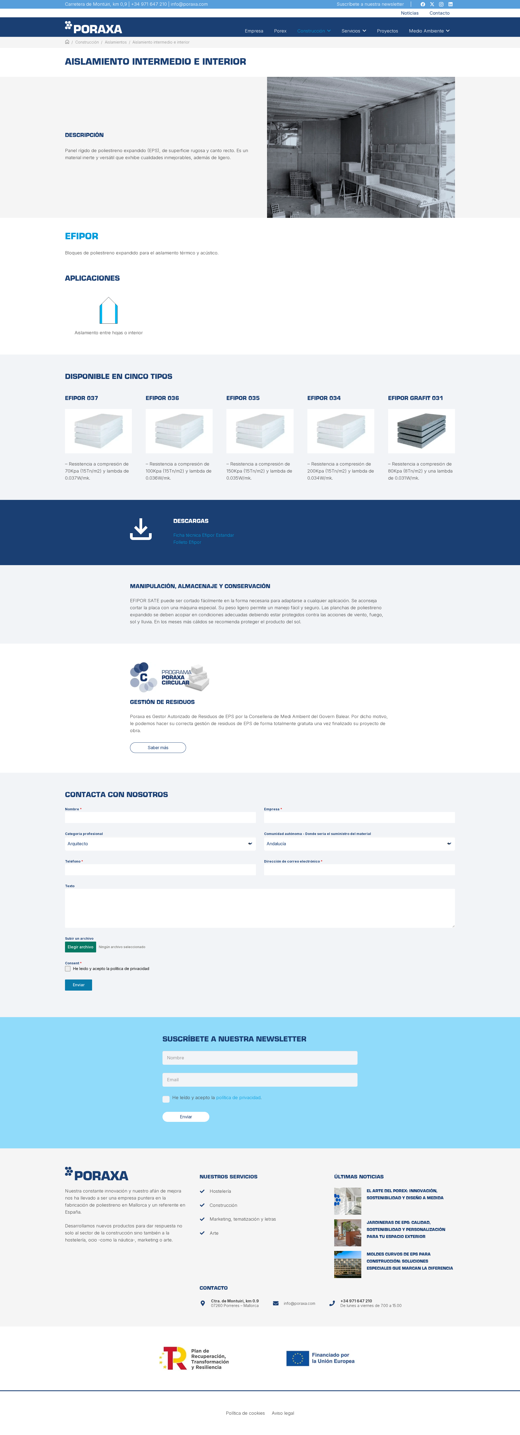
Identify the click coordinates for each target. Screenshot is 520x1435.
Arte (214, 1233)
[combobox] (160, 844)
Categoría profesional (84, 834)
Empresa (273, 809)
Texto (69, 886)
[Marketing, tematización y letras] (205, 1219)
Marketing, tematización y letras (243, 1219)
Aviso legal (283, 1413)
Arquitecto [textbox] (77, 843)
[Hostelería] (205, 1191)
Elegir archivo (80, 947)
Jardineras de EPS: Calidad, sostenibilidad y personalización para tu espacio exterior (406, 1230)
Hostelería (220, 1191)
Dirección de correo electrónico (293, 861)
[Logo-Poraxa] (93, 27)
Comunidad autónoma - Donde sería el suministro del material (317, 834)
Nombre (73, 809)
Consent (73, 963)
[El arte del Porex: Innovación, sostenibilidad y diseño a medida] (347, 1201)
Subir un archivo (79, 938)
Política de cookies (245, 1413)
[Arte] (205, 1233)
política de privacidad (238, 1097)
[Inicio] (67, 42)
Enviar (78, 984)
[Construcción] (205, 1205)
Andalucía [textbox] (276, 843)
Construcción (223, 1205)
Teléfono (74, 861)
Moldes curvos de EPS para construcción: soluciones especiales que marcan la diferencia (410, 1261)
